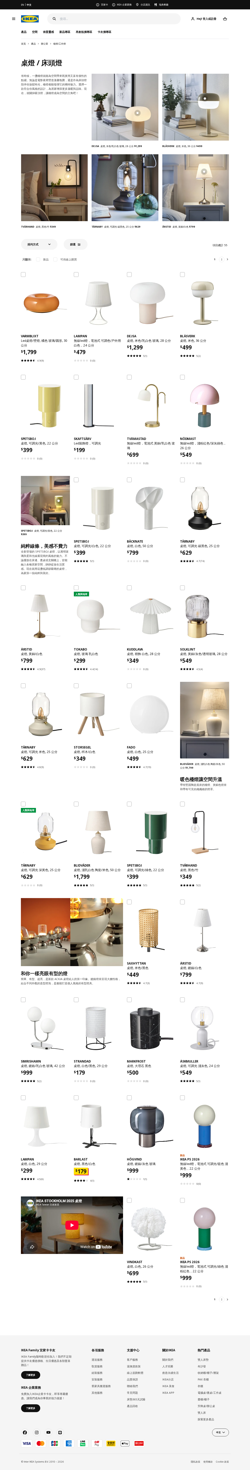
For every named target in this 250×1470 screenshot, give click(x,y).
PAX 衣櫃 (203, 1379)
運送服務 (97, 1359)
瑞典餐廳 (163, 4)
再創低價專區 (84, 32)
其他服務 (97, 1393)
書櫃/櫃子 (204, 1399)
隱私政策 (195, 1461)
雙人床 (202, 1412)
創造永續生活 (170, 1373)
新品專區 (64, 32)
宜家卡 (104, 4)
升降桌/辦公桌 (206, 1406)
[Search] (54, 19)
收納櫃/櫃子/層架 (208, 1373)
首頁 (23, 43)
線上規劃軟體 (135, 1373)
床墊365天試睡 (136, 1399)
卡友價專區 (104, 32)
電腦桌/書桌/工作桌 (209, 1393)
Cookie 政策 (222, 1461)
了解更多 (30, 1375)
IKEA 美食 (168, 1386)
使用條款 (208, 1461)
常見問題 (132, 1393)
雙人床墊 (203, 1359)
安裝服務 (97, 1379)
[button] (39, 244)
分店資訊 (145, 4)
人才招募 (167, 1366)
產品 (33, 43)
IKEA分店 (168, 1379)
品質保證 (132, 1379)
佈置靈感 (48, 32)
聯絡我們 (132, 1386)
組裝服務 (97, 1373)
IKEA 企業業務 (124, 4)
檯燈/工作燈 (59, 43)
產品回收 (132, 1406)
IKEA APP (168, 1393)
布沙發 (202, 1366)
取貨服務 (97, 1366)
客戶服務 (132, 1359)
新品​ (46, 259)
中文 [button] (218, 1432)
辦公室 (44, 43)
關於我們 (167, 1359)
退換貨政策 (134, 1366)
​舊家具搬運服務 (101, 1386)
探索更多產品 (206, 1419)
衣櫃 (200, 1386)
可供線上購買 (68, 259)
